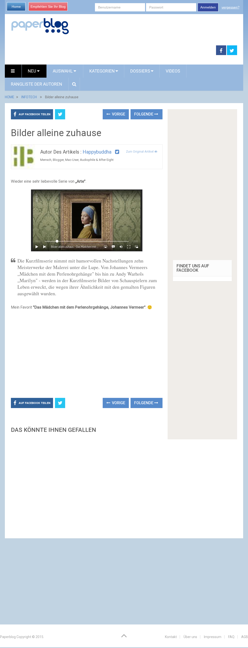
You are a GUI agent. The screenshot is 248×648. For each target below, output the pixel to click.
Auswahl (63, 71)
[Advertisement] (110, 50)
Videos (173, 71)
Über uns (190, 637)
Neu (32, 71)
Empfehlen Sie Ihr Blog (48, 6)
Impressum (212, 637)
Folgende (144, 114)
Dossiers (140, 71)
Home (16, 6)
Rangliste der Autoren (36, 84)
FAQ (231, 637)
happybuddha (97, 152)
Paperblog (8, 637)
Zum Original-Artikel (140, 151)
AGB (244, 637)
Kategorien (102, 71)
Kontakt (171, 637)
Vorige (118, 114)
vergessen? (231, 7)
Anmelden (208, 7)
